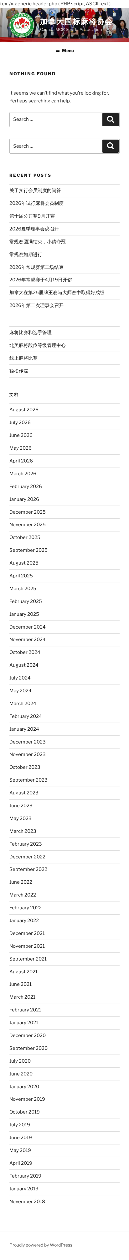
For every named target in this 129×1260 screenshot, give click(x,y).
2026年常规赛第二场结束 (36, 267)
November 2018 (27, 1201)
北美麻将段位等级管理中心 (37, 345)
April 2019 (20, 1163)
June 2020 (21, 1074)
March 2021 (22, 997)
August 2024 (24, 665)
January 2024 (24, 729)
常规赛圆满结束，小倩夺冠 (37, 242)
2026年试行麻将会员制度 (36, 203)
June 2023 (21, 805)
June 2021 (20, 984)
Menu (68, 50)
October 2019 (24, 1112)
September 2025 (28, 550)
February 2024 (25, 716)
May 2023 (20, 818)
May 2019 (20, 1150)
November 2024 (27, 639)
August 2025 (24, 563)
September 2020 (28, 1048)
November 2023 (27, 754)
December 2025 (27, 512)
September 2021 (28, 959)
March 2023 (22, 831)
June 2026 (21, 435)
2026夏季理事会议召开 (34, 229)
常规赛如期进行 (25, 254)
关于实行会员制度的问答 (35, 190)
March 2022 (22, 895)
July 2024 (20, 678)
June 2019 (20, 1137)
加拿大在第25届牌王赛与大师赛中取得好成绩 (57, 292)
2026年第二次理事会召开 (36, 305)
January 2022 (24, 920)
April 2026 (21, 461)
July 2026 (20, 422)
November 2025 (27, 524)
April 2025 (21, 576)
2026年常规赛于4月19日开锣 (40, 280)
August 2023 (24, 793)
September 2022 (28, 869)
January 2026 (24, 499)
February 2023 (25, 844)
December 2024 (27, 627)
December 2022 (27, 857)
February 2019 (25, 1176)
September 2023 (28, 780)
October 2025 (24, 537)
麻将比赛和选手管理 (30, 332)
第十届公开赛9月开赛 (32, 216)
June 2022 (20, 882)
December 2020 (27, 1035)
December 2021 (27, 933)
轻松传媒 (18, 371)
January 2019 (24, 1189)
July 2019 (19, 1125)
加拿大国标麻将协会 (76, 21)
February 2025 (25, 601)
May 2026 (20, 448)
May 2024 (20, 691)
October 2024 (24, 652)
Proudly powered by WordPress (40, 1245)
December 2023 (27, 742)
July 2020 (20, 1061)
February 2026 (25, 486)
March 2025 (22, 588)
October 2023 (24, 767)
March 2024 (22, 703)
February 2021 (25, 1010)
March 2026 (22, 474)
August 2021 (23, 972)
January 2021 (23, 1022)
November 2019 (27, 1099)
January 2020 (24, 1087)
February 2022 (25, 908)
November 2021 (27, 946)
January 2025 (24, 614)
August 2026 (24, 410)
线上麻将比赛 (23, 358)
